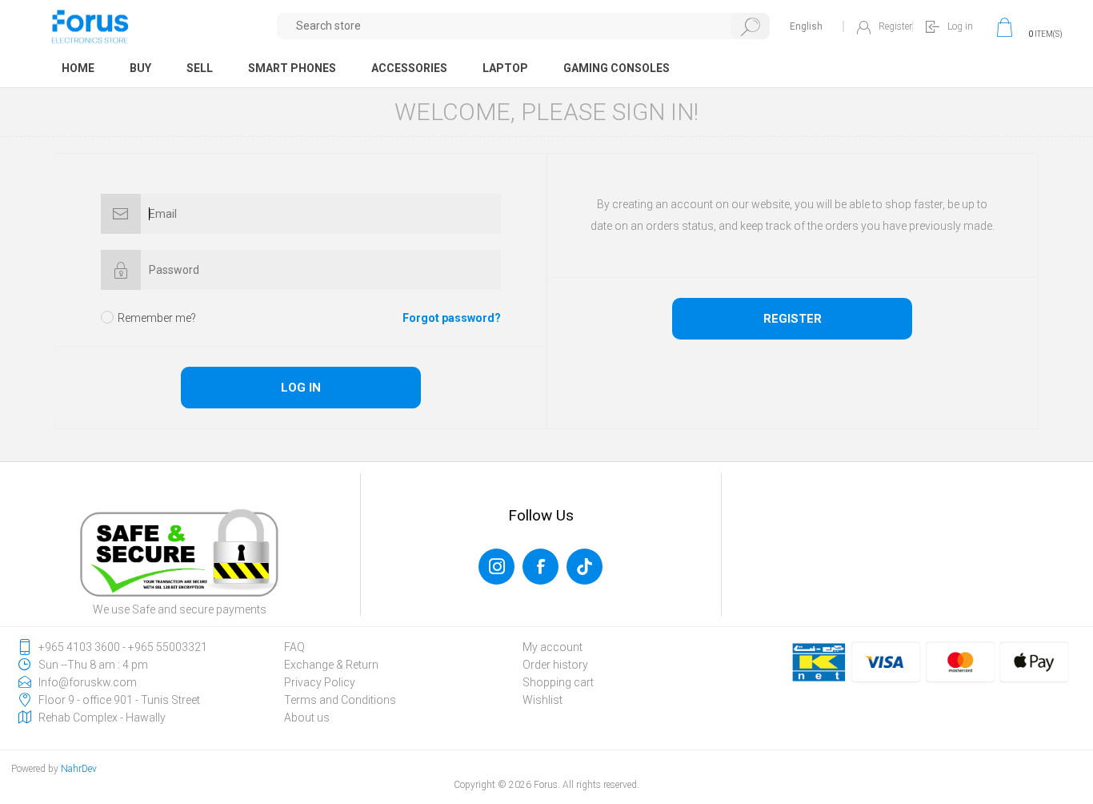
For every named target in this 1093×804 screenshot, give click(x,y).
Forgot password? (451, 318)
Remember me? (157, 318)
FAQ (294, 647)
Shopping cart (558, 682)
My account (552, 647)
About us (307, 717)
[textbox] (524, 26)
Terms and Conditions (340, 699)
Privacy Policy (319, 682)
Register (895, 26)
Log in (960, 26)
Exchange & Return (331, 664)
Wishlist (542, 699)
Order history (555, 664)
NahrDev (79, 768)
